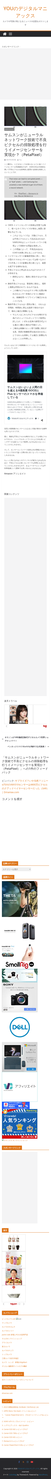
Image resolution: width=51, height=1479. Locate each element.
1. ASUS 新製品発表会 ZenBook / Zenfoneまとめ (20, 1407)
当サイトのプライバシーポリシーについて (17, 1380)
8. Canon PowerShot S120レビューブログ (18, 1445)
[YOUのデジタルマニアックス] (5, 34)
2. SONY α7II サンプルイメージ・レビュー (18, 1421)
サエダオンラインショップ (12, 1338)
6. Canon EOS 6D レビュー (12, 1437)
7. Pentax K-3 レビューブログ (13, 1441)
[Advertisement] (25, 74)
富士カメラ (6, 1346)
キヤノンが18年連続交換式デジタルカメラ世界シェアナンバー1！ (27, 739)
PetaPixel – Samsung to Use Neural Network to (26, 194)
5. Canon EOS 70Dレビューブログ (15, 1433)
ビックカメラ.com (9, 1319)
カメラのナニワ (8, 1350)
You (20, 160)
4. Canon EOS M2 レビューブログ (15, 1429)
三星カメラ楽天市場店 (10, 1358)
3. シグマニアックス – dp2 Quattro (15, 1425)
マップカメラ (7, 1323)
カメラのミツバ (8, 1331)
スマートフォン (9, 129)
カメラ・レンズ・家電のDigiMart (14, 1362)
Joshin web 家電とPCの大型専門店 (15, 1335)
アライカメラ (7, 1342)
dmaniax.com (7, 1393)
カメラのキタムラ (8, 1327)
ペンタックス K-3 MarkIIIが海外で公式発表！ (26, 746)
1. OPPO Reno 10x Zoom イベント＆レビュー (19, 1411)
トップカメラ (8, 1354)
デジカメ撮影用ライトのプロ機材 (14, 1366)
